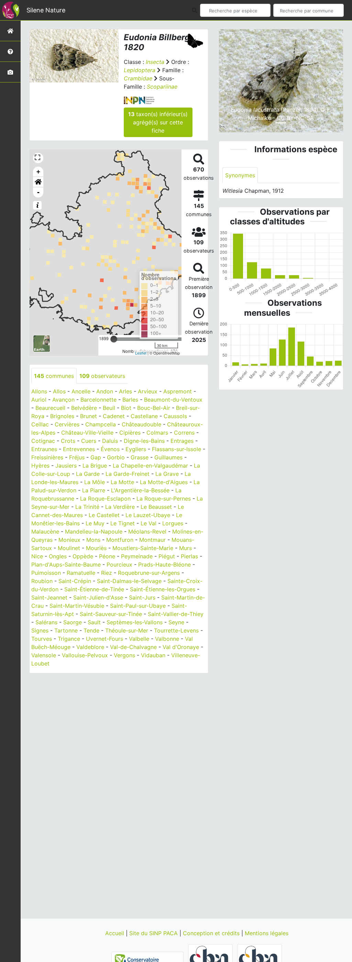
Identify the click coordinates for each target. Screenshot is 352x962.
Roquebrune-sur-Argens (149, 572)
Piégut (166, 556)
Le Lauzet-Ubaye (147, 515)
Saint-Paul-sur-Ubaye (138, 605)
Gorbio (116, 457)
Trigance (69, 638)
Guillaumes (168, 457)
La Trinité (87, 506)
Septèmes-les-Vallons (135, 622)
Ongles (58, 556)
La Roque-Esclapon (105, 498)
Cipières (130, 432)
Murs (185, 548)
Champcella (100, 424)
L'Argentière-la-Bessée (140, 490)
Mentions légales (266, 933)
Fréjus (77, 457)
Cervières (67, 424)
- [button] (38, 192)
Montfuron (119, 539)
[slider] (113, 339)
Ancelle (81, 391)
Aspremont (177, 391)
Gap (95, 457)
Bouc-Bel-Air (153, 407)
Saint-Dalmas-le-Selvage (129, 581)
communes (54, 375)
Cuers (88, 440)
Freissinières (47, 457)
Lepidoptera (139, 70)
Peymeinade (137, 556)
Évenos (110, 449)
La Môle (94, 482)
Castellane (144, 416)
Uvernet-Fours (104, 638)
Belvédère (84, 407)
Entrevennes (79, 449)
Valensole (43, 655)
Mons (93, 539)
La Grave (167, 473)
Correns (184, 432)
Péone (107, 556)
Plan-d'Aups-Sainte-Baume (66, 564)
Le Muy (95, 523)
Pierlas (189, 556)
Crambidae (138, 78)
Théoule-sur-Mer (126, 630)
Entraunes (44, 449)
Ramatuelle (81, 572)
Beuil (109, 407)
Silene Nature (45, 10)
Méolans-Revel (147, 531)
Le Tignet (122, 523)
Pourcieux (119, 564)
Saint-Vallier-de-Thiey (176, 614)
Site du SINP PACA (154, 933)
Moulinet (69, 548)
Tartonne (66, 630)
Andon (104, 391)
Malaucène (45, 531)
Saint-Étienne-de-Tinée (94, 589)
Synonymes (240, 175)
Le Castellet (104, 515)
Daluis (110, 440)
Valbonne (167, 638)
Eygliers (135, 449)
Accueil (115, 933)
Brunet (88, 416)
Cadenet (114, 416)
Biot (126, 407)
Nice (37, 556)
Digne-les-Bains (144, 440)
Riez (106, 572)
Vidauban (153, 655)
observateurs (102, 375)
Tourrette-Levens (176, 630)
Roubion (42, 581)
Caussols (175, 416)
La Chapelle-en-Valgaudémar (150, 465)
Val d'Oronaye (181, 647)
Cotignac (43, 440)
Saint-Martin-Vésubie (77, 605)
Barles (130, 399)
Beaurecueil (50, 407)
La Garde (88, 473)
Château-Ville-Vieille (87, 432)
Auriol (38, 399)
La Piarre (93, 490)
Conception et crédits (212, 933)
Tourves (41, 638)
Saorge (72, 622)
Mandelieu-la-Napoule (93, 531)
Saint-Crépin (74, 581)
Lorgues (172, 523)
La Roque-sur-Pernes (163, 498)
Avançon (63, 399)
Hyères (40, 465)
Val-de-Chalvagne (133, 647)
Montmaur (152, 539)
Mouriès (96, 548)
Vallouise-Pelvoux (85, 655)
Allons (39, 391)
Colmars (157, 432)
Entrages (182, 440)
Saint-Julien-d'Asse (98, 597)
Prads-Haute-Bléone (164, 564)
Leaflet (140, 353)
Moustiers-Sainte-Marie (142, 548)
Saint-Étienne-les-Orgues (162, 589)
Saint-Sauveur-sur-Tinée (111, 614)
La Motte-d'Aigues (164, 482)
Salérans (46, 622)
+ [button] (38, 171)
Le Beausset (156, 506)
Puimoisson (46, 572)
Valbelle (139, 638)
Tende (91, 630)
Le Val (148, 523)
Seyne (176, 622)
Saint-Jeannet (49, 597)
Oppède (83, 556)
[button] (38, 182)
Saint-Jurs (142, 597)
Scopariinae (162, 86)
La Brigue (94, 465)
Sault (94, 622)
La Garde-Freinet (128, 473)
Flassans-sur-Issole (176, 449)
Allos (59, 391)
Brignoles (62, 416)
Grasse (139, 457)
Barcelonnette (98, 399)
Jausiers (66, 465)
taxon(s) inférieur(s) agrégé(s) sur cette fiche (158, 122)
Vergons (124, 655)
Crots (68, 440)
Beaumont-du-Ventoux (173, 399)
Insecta (155, 61)
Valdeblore (90, 647)
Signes (39, 630)
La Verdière (120, 506)
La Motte (122, 482)
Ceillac (40, 424)
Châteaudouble (141, 424)
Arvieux (147, 391)
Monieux (69, 539)
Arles (125, 391)
